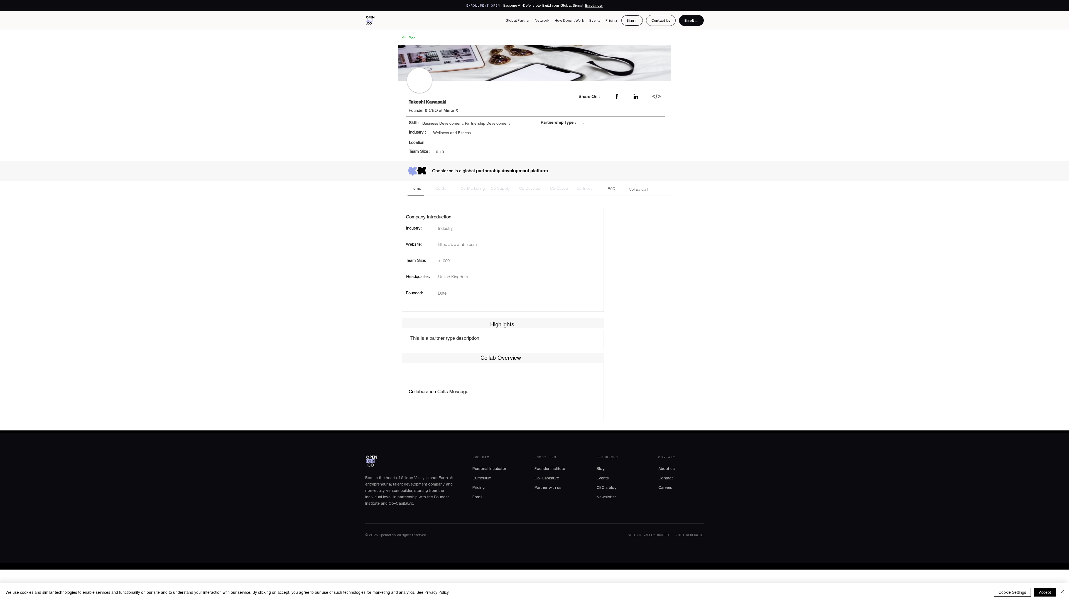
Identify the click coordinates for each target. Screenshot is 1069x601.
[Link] (656, 96)
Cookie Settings (1012, 592)
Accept (1045, 592)
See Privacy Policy (432, 592)
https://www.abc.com (457, 244)
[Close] (1062, 592)
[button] (416, 188)
